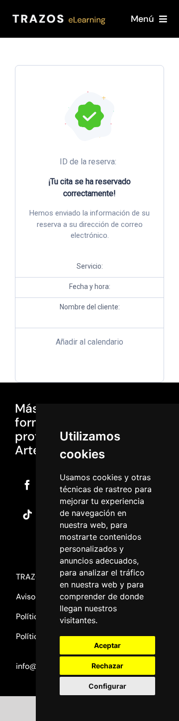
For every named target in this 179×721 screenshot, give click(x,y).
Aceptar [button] (107, 645)
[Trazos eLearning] (59, 16)
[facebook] (27, 485)
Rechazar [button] (107, 665)
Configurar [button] (107, 686)
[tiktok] (27, 515)
